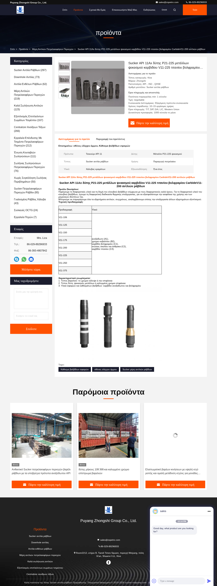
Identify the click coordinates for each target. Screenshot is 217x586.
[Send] (209, 580)
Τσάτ (195, 10)
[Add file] (154, 580)
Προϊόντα (78, 10)
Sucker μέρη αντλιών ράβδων (137, 369)
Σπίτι (64, 10)
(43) (30, 201)
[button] (16, 443)
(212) (28, 142)
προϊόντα (23, 49)
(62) (30, 84)
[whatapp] (24, 259)
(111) (25, 154)
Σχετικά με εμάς (97, 10)
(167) (29, 118)
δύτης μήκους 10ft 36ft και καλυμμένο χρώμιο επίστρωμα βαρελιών (37, 471)
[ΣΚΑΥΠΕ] (16, 259)
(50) (30, 180)
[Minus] (209, 511)
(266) (29, 129)
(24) (26, 210)
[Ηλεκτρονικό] (31, 259)
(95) (28, 190)
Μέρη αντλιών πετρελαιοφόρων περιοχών (52, 49)
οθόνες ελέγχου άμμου (105, 369)
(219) (29, 95)
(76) (29, 167)
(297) (30, 70)
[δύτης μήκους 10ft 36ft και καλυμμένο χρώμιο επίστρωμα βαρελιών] (42, 435)
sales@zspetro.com (169, 2)
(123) (28, 107)
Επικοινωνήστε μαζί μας (124, 10)
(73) (27, 77)
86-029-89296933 (197, 2)
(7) (25, 217)
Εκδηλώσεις (149, 10)
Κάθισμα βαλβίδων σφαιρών (75, 369)
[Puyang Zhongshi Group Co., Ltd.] (20, 10)
